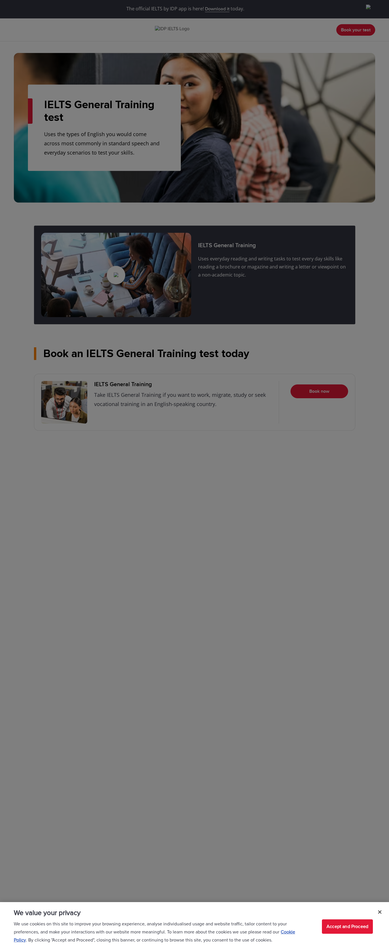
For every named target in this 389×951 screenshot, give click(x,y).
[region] (194, 926)
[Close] (379, 912)
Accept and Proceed (347, 926)
